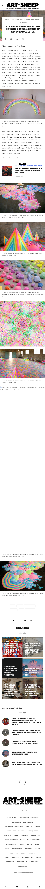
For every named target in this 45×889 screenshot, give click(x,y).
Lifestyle (25, 836)
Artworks (35, 20)
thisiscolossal (12, 158)
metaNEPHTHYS (19, 873)
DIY (14, 831)
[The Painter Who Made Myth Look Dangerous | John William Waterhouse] (32, 688)
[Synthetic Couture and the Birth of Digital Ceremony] (12, 668)
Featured (7, 836)
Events (37, 849)
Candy (13, 605)
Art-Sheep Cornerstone (14, 827)
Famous (21, 831)
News (37, 844)
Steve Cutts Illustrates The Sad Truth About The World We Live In (28, 171)
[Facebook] (18, 810)
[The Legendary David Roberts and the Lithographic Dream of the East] (32, 647)
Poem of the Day (11, 840)
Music (22, 844)
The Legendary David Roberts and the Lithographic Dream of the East (26, 732)
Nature (29, 844)
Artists (27, 20)
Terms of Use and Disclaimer (28, 862)
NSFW (7, 849)
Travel (6, 858)
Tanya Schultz (30, 609)
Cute (9, 831)
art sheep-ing (17, 20)
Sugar (21, 609)
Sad (17, 853)
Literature (16, 822)
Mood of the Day (33, 840)
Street (23, 853)
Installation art (30, 605)
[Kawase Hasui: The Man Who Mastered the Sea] (32, 668)
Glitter (20, 605)
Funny (16, 836)
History (39, 858)
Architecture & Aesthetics (29, 818)
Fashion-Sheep (32, 831)
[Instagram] (27, 810)
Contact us (22, 866)
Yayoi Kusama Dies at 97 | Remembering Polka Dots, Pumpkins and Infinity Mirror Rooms (26, 721)
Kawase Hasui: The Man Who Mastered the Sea (24, 753)
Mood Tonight (11, 844)
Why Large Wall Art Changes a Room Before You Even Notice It (26, 764)
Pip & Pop (21, 53)
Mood (22, 840)
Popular (10, 853)
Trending (14, 858)
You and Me (10, 862)
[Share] (5, 39)
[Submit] (17, 39)
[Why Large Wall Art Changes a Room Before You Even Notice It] (12, 688)
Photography (16, 849)
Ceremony (28, 849)
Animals (29, 827)
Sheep (7, 20)
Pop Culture (28, 822)
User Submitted (27, 858)
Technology (33, 853)
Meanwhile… (36, 836)
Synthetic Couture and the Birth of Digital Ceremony (24, 743)
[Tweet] (11, 39)
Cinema (37, 827)
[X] (22, 810)
